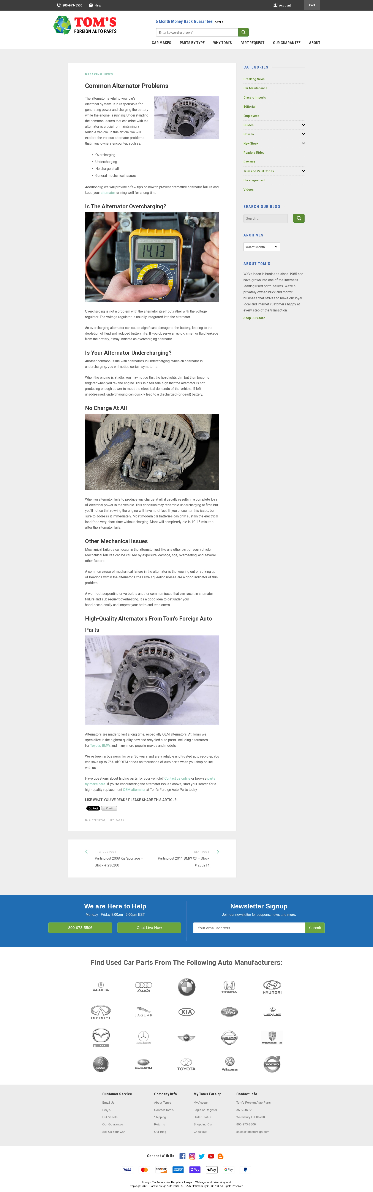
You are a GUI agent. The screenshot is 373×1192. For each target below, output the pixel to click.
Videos (248, 189)
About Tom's (162, 1102)
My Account (201, 1102)
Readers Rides (253, 152)
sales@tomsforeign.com (252, 1131)
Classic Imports (254, 97)
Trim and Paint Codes (258, 171)
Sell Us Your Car (113, 1131)
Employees (251, 116)
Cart (312, 5)
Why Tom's (222, 42)
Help (98, 5)
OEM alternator (134, 790)
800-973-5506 (72, 5)
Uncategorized (254, 180)
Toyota (95, 746)
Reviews (249, 162)
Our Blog (160, 1131)
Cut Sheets (109, 1117)
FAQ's (106, 1110)
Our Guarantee (286, 42)
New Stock (250, 143)
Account (285, 5)
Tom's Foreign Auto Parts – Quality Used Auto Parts (85, 26)
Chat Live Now (149, 928)
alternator (108, 193)
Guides (248, 125)
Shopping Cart (203, 1124)
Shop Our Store (254, 318)
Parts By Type (192, 42)
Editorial (249, 106)
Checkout (200, 1131)
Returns (159, 1124)
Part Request (252, 42)
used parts (115, 820)
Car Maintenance (255, 88)
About (314, 42)
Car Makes (161, 42)
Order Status (202, 1117)
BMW (106, 746)
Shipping (160, 1117)
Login (197, 1110)
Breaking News (99, 74)
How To (248, 134)
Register (211, 1110)
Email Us (108, 1102)
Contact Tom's (164, 1110)
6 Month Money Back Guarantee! (189, 21)
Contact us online (177, 778)
